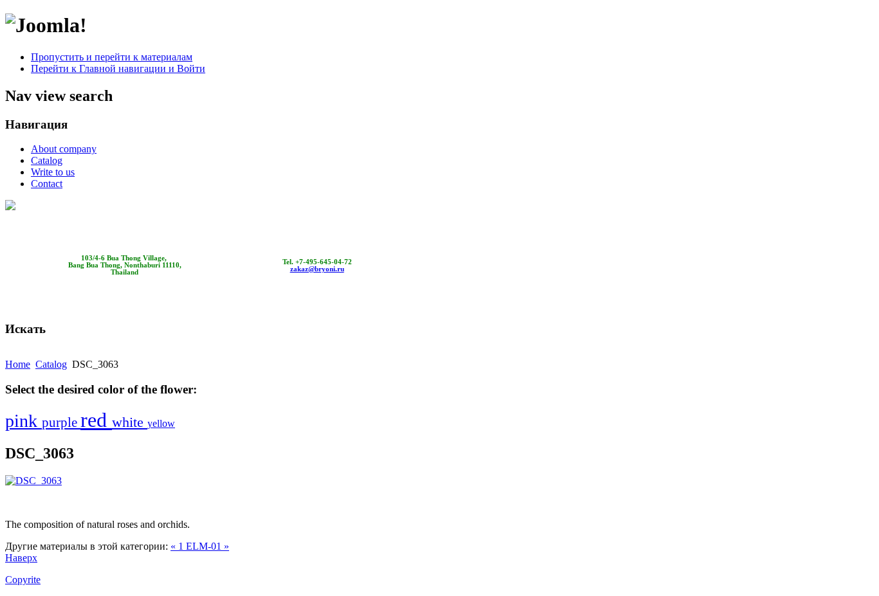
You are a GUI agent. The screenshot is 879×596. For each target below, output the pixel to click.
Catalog (46, 160)
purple (61, 422)
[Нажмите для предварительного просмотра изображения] (33, 480)
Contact (46, 183)
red (96, 419)
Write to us (53, 172)
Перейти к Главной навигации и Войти (118, 68)
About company (64, 148)
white (129, 422)
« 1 (178, 546)
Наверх (21, 557)
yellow (161, 423)
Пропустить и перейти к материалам (111, 56)
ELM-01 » (207, 546)
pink (23, 421)
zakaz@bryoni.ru (317, 269)
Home (17, 364)
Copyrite (23, 579)
